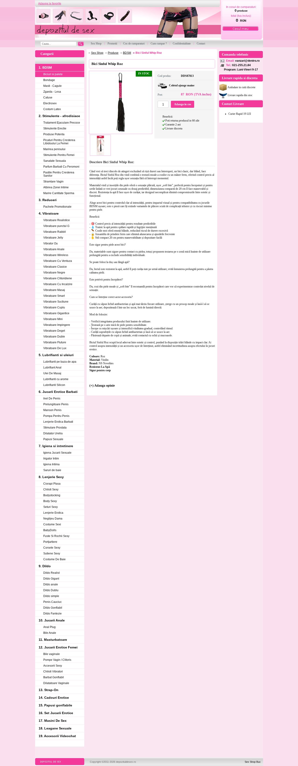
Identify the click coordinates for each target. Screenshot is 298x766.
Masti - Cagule (52, 86)
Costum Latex (52, 109)
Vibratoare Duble (54, 336)
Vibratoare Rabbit (54, 231)
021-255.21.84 (241, 65)
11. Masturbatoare (53, 639)
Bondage (49, 80)
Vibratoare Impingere (56, 325)
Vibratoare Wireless (55, 255)
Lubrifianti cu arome (55, 379)
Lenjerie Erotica (53, 512)
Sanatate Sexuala (54, 160)
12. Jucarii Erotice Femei (58, 647)
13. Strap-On (48, 690)
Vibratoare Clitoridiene (57, 278)
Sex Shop (97, 52)
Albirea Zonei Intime (56, 187)
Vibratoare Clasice (55, 266)
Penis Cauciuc (52, 602)
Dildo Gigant (51, 578)
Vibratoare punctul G (56, 226)
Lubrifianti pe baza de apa (59, 361)
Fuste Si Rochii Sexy (56, 536)
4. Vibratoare (49, 213)
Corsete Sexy (51, 547)
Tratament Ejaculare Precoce (61, 122)
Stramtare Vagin (53, 181)
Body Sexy (50, 501)
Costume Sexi (52, 524)
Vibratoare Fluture (54, 342)
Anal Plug (49, 627)
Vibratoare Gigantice (56, 313)
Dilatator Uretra (53, 433)
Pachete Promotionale (57, 206)
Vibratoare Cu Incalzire (57, 284)
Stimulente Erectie (54, 128)
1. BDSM (45, 67)
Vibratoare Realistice (56, 220)
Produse (113, 52)
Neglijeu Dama (52, 518)
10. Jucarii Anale (52, 620)
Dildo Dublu (50, 590)
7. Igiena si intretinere (56, 446)
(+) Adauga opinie (102, 385)
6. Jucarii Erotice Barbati (58, 392)
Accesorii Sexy (52, 665)
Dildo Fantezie (52, 613)
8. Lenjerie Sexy (51, 477)
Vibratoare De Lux (54, 348)
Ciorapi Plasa (52, 483)
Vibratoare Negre (54, 272)
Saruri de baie (52, 470)
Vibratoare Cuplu (54, 307)
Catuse (47, 97)
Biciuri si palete (53, 74)
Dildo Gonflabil (52, 607)
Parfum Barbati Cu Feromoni (61, 166)
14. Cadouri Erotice (54, 697)
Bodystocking (51, 495)
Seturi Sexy (50, 507)
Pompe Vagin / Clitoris (57, 659)
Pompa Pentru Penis (56, 416)
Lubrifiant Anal (52, 367)
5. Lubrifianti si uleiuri (56, 355)
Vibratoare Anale (53, 249)
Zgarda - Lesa (52, 91)
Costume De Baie (54, 559)
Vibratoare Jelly (53, 237)
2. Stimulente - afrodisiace (59, 116)
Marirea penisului (54, 149)
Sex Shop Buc (253, 761)
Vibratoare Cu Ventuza (57, 261)
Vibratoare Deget (54, 330)
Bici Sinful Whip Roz (148, 52)
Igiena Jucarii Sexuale (57, 452)
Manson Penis (52, 410)
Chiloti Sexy (50, 489)
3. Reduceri (48, 200)
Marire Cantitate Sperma (58, 193)
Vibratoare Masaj (54, 290)
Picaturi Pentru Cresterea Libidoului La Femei (59, 141)
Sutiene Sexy (51, 553)
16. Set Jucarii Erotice (56, 713)
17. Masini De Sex (53, 720)
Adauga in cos (182, 104)
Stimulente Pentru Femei (58, 155)
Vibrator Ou (50, 243)
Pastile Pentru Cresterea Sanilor (58, 174)
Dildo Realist (51, 572)
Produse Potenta (53, 134)
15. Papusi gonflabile (55, 705)
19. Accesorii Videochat (57, 736)
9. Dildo (45, 566)
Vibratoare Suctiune (55, 301)
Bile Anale (49, 632)
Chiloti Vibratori (53, 671)
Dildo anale (50, 584)
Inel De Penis (51, 398)
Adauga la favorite (49, 3)
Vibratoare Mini (53, 319)
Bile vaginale (51, 654)
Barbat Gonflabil (53, 677)
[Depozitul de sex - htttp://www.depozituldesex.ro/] (127, 23)
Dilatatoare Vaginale (56, 683)
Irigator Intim (51, 458)
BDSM (127, 52)
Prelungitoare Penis (55, 404)
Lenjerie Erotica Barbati (58, 421)
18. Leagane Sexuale (55, 728)
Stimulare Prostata (55, 427)
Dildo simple (51, 596)
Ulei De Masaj (52, 373)
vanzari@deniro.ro (247, 60)
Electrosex (50, 103)
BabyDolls (49, 530)
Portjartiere (50, 541)
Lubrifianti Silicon (54, 385)
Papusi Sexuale (53, 439)
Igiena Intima (51, 464)
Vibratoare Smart (54, 295)
